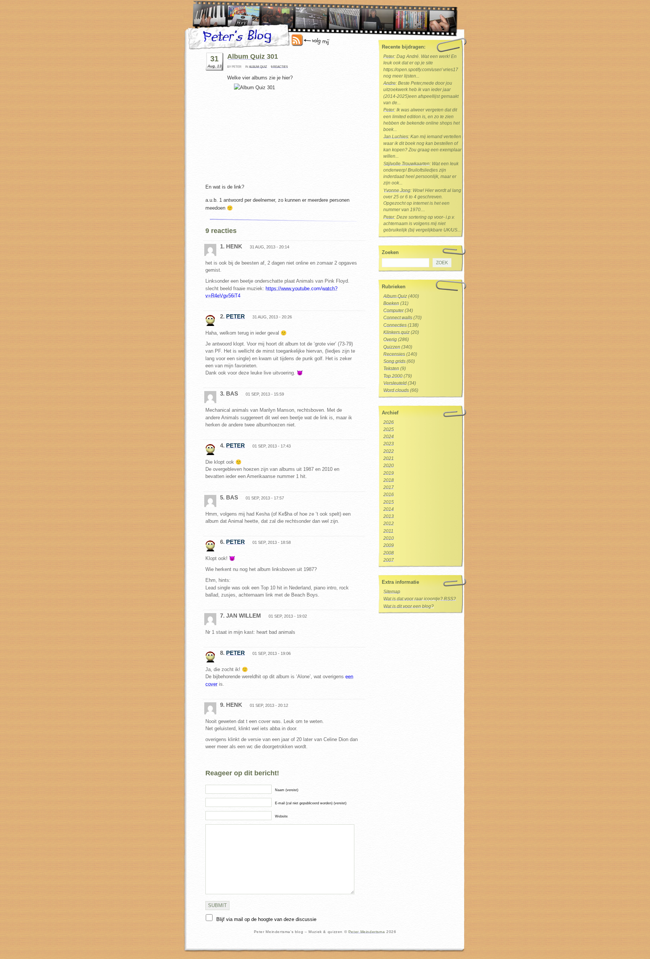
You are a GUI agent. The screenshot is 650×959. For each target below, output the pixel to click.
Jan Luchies (395, 136)
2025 (388, 429)
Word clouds (396, 390)
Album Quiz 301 (252, 56)
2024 (388, 436)
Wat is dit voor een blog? (408, 606)
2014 (388, 509)
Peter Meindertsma (366, 932)
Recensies (394, 354)
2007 (388, 560)
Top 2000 (392, 376)
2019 (388, 473)
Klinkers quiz (396, 332)
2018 (388, 480)
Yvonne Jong (396, 190)
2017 (388, 487)
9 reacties (279, 66)
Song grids (394, 361)
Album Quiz (258, 66)
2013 (388, 516)
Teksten (391, 368)
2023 (388, 443)
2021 (388, 458)
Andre (389, 83)
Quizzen (391, 347)
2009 (388, 545)
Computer (393, 310)
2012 (388, 523)
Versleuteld (395, 383)
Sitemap (391, 591)
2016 (388, 494)
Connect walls (397, 317)
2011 (388, 531)
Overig (390, 339)
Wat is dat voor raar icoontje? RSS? (419, 599)
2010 (388, 538)
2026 (388, 422)
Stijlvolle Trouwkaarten (406, 163)
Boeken (391, 303)
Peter (235, 316)
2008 (388, 553)
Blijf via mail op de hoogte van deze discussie (266, 919)
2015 (388, 502)
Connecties (395, 325)
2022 (388, 451)
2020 (388, 465)
